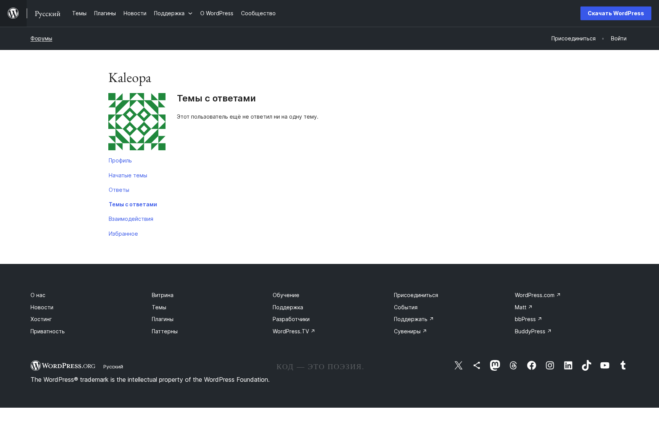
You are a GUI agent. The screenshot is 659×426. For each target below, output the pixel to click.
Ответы (119, 189)
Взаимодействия (131, 218)
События (406, 307)
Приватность (48, 331)
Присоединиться (416, 295)
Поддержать (414, 319)
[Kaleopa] (137, 123)
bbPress (528, 319)
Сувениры (410, 331)
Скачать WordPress (616, 13)
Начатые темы (128, 175)
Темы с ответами (133, 204)
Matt (524, 307)
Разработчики (291, 319)
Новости (42, 307)
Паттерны (165, 331)
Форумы (41, 38)
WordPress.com (538, 295)
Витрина (163, 295)
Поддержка (288, 307)
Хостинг (41, 319)
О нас (38, 295)
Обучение (286, 295)
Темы (159, 307)
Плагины (163, 319)
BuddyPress (533, 331)
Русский (113, 366)
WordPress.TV (294, 331)
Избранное (123, 233)
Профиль (120, 160)
